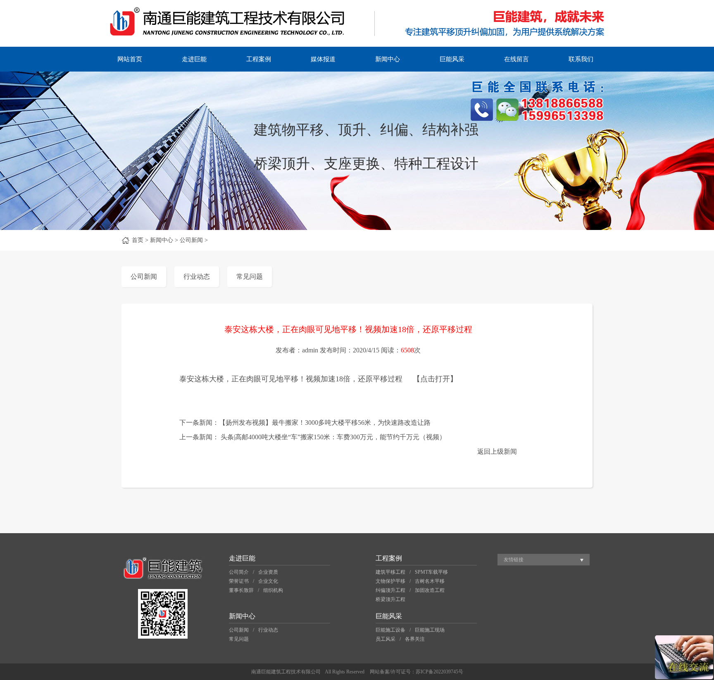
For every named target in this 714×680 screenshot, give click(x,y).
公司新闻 (144, 276)
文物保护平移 (390, 581)
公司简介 (239, 572)
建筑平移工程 (390, 572)
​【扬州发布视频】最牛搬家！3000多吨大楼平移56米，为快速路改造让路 (325, 422)
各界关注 (415, 639)
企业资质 (268, 572)
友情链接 (514, 560)
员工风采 (385, 639)
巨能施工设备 (390, 630)
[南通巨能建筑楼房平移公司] (357, 45)
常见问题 (249, 276)
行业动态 (196, 276)
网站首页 (129, 59)
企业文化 (268, 581)
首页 (137, 240)
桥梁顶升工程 (390, 599)
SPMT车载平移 (431, 572)
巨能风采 (452, 59)
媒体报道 (323, 59)
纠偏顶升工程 (390, 590)
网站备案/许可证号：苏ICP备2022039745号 (416, 672)
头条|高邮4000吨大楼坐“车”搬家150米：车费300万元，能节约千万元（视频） (333, 437)
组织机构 (273, 590)
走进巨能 (194, 59)
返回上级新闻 (497, 451)
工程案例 (258, 59)
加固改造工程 (430, 590)
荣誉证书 (239, 581)
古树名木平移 (430, 581)
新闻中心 (387, 59)
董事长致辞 (241, 590)
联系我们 (581, 59)
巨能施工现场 (430, 630)
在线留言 (516, 59)
